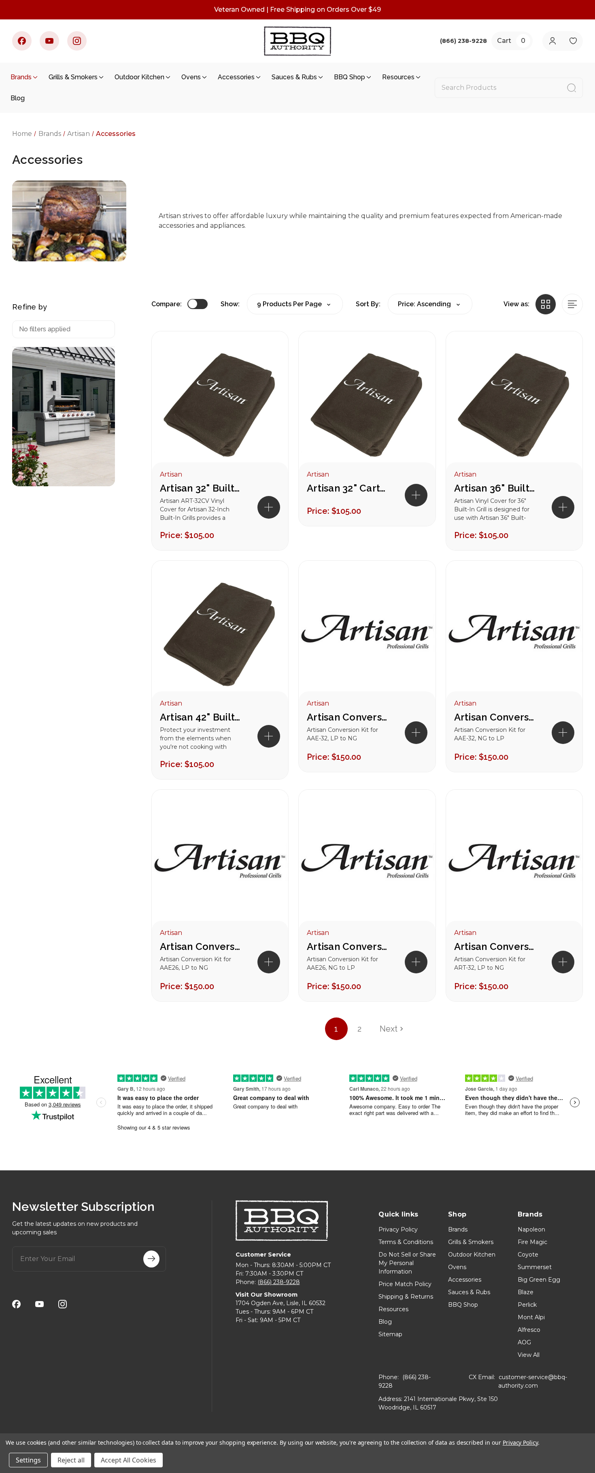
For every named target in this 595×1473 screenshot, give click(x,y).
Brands (21, 77)
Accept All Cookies (128, 1460)
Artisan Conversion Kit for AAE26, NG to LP (347, 946)
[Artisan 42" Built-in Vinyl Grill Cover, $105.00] (220, 634)
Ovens (191, 77)
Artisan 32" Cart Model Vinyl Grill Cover (347, 488)
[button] (268, 507)
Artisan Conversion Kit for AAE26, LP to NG (200, 946)
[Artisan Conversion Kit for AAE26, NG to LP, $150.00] (367, 863)
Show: (230, 304)
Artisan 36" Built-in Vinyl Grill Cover (494, 488)
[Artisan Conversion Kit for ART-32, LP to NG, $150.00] (514, 863)
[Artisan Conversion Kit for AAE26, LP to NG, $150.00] (220, 863)
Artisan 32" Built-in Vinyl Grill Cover (200, 488)
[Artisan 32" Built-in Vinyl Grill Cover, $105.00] (220, 405)
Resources (398, 77)
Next (388, 1029)
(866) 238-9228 (278, 1282)
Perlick (527, 1304)
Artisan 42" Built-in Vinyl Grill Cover (200, 717)
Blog (18, 98)
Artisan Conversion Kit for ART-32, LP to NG (494, 946)
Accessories (236, 77)
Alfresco (529, 1329)
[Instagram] (77, 41)
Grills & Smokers (73, 77)
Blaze (525, 1292)
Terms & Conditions (405, 1242)
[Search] (571, 88)
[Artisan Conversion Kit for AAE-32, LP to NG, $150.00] (367, 634)
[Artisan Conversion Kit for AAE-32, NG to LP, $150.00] (514, 634)
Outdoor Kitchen (139, 77)
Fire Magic (532, 1242)
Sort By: (368, 304)
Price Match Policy (404, 1284)
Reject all (71, 1460)
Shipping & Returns (405, 1296)
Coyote (528, 1254)
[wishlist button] (572, 41)
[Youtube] (49, 41)
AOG (524, 1342)
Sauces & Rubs (294, 77)
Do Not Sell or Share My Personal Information (407, 1263)
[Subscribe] (151, 1258)
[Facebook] (22, 41)
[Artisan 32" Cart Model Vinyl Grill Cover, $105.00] (367, 405)
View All (529, 1355)
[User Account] (552, 41)
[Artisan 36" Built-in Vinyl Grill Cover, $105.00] (514, 405)
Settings (28, 1460)
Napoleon (531, 1229)
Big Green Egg (539, 1279)
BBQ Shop (349, 77)
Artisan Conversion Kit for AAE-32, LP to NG (347, 717)
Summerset (535, 1267)
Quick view (268, 351)
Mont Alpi (531, 1317)
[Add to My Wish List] (268, 377)
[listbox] (430, 304)
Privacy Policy (398, 1229)
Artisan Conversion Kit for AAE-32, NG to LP (494, 717)
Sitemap (390, 1334)
